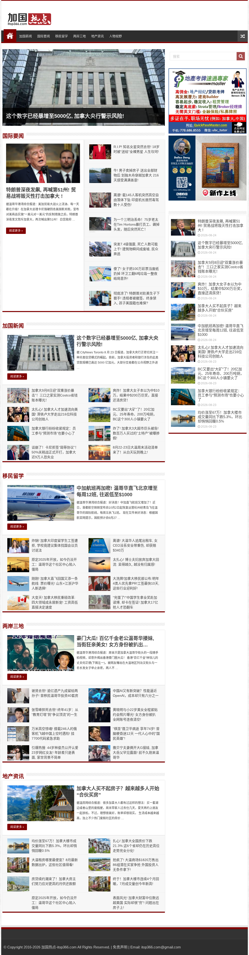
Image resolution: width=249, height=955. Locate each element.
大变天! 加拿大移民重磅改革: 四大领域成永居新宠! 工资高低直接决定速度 (55, 602)
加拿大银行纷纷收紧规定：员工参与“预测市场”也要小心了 (221, 395)
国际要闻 (43, 36)
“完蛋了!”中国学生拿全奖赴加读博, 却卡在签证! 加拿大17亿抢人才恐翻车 (135, 602)
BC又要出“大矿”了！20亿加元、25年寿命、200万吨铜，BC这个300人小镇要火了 (135, 414)
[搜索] (241, 56)
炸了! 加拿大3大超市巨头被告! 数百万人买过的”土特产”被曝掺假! (136, 433)
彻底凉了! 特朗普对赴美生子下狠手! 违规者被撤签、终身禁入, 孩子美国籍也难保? (137, 298)
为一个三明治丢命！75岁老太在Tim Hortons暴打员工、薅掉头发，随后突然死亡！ (137, 224)
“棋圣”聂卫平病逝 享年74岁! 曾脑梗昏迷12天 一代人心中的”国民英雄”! (136, 733)
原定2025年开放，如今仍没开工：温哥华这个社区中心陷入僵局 (54, 564)
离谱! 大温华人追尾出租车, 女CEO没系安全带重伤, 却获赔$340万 (135, 545)
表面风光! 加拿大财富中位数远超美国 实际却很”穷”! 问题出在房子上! (136, 902)
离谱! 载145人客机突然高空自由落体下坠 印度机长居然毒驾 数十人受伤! (136, 200)
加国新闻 (25, 36)
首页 (10, 35)
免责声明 (120, 947)
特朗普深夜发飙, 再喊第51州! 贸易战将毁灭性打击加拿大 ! (220, 225)
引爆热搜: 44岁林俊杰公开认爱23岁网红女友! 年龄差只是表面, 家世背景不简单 (55, 752)
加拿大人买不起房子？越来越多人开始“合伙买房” (219, 308)
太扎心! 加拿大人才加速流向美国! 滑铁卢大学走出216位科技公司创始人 (55, 414)
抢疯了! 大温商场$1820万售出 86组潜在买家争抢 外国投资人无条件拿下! (136, 865)
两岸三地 (79, 36)
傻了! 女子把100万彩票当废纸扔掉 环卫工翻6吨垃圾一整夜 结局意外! (136, 273)
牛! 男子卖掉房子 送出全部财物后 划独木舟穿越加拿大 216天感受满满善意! (136, 175)
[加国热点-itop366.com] (28, 17)
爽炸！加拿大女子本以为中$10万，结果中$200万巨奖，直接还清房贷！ (136, 395)
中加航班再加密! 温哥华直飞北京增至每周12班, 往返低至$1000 (221, 330)
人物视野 (115, 36)
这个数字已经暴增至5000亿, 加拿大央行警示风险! (65, 116)
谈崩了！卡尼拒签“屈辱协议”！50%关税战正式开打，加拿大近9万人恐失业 (55, 452)
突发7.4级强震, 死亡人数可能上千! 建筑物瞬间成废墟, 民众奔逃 (136, 249)
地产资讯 (97, 36)
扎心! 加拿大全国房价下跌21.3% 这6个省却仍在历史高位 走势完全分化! (136, 846)
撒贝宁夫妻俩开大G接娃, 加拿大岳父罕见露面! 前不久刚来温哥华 (136, 752)
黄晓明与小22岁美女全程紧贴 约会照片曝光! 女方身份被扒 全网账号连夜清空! (135, 714)
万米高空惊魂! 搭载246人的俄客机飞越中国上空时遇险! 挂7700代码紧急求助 (54, 733)
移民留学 (61, 36)
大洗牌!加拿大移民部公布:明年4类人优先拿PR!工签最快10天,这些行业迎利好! (136, 583)
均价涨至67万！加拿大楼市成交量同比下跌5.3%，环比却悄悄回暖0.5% (54, 846)
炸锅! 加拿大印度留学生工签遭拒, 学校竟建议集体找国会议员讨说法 (55, 545)
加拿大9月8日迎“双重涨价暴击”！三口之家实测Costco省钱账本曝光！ (55, 395)
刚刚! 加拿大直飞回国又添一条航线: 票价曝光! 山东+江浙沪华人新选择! (55, 583)
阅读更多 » (16, 230)
